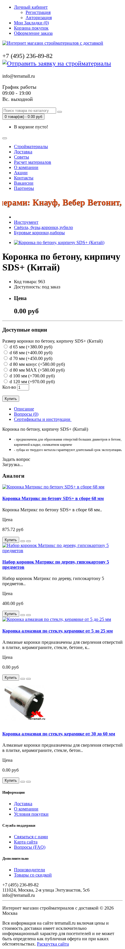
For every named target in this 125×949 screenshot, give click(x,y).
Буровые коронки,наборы (39, 232)
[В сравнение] (28, 541)
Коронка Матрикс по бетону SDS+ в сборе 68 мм (53, 498)
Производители (29, 869)
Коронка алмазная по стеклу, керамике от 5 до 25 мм (57, 630)
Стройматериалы (31, 146)
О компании (26, 167)
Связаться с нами (31, 836)
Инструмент (26, 222)
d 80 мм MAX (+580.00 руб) (36, 370)
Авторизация (39, 17)
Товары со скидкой (33, 874)
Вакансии (23, 183)
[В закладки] (22, 541)
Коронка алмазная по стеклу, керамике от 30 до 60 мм (58, 733)
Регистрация (38, 12)
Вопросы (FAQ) (29, 847)
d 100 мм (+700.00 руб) (31, 375)
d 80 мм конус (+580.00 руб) (36, 364)
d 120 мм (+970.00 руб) (31, 381)
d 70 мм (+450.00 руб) (30, 358)
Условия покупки (31, 814)
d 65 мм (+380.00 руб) (30, 346)
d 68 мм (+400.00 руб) (30, 352)
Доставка (23, 151)
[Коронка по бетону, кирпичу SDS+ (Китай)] (59, 242)
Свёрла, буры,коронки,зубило (43, 227)
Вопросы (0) (26, 414)
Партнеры (24, 188)
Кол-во (9, 387)
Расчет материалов (32, 162)
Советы (21, 156)
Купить (11, 399)
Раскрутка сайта (53, 943)
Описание (24, 408)
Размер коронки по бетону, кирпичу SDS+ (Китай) (52, 341)
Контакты (23, 177)
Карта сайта (26, 841)
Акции (21, 172)
